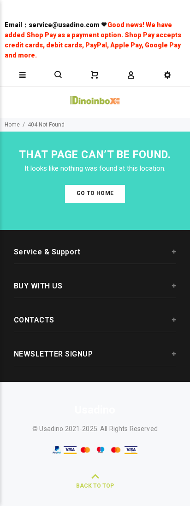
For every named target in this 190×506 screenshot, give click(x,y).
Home (12, 124)
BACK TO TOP (95, 486)
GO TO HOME (95, 193)
